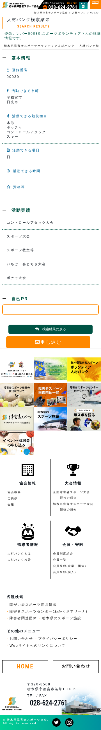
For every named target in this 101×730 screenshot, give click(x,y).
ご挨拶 (13, 498)
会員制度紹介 (63, 553)
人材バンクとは (19, 553)
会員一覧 (59, 559)
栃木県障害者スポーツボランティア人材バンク (39, 45)
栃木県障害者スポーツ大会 (73, 503)
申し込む (51, 342)
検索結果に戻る (54, 329)
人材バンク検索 (19, 559)
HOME (25, 666)
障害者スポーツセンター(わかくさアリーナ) (49, 611)
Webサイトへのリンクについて (37, 645)
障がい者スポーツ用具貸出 (33, 604)
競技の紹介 (68, 497)
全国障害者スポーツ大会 (71, 492)
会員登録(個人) (64, 572)
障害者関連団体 (23, 618)
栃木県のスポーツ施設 (61, 618)
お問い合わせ (21, 638)
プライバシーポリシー (57, 638)
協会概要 (14, 492)
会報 (11, 504)
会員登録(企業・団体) (69, 565)
